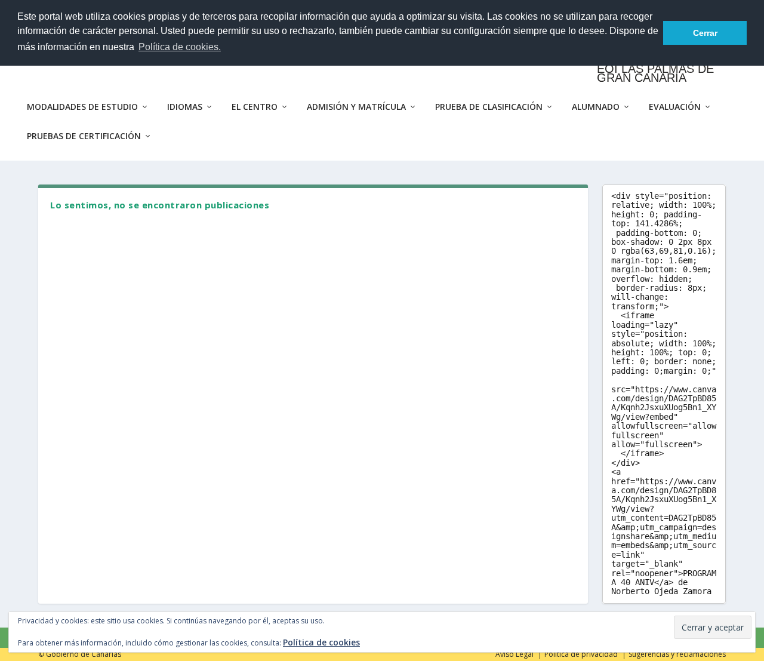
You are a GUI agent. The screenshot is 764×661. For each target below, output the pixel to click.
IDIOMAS (184, 107)
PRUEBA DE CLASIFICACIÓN (489, 107)
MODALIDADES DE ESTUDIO (82, 107)
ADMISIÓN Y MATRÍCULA (356, 107)
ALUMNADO (596, 107)
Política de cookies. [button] (179, 47)
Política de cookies (321, 642)
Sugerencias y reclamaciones (677, 654)
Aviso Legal (514, 654)
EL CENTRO (255, 107)
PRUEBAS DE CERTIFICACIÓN (84, 136)
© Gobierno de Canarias (79, 654)
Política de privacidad (581, 654)
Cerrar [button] (705, 33)
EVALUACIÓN (675, 107)
